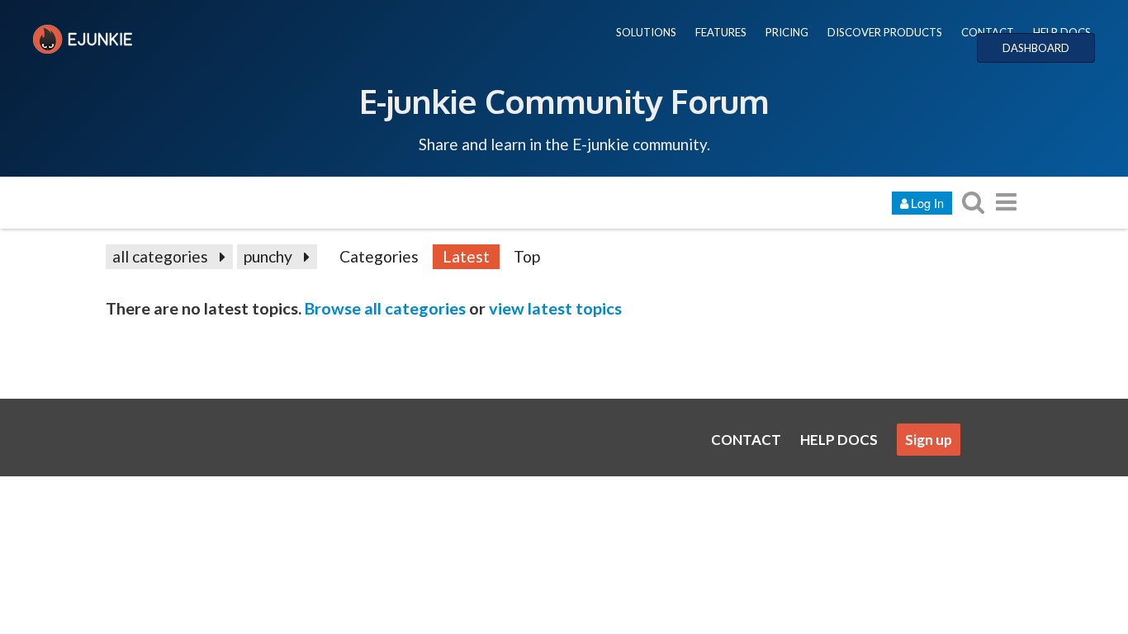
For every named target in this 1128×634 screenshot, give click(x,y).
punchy (268, 256)
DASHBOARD (1035, 47)
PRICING (786, 32)
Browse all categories (385, 308)
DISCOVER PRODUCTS (884, 32)
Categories (379, 256)
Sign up (928, 439)
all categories (160, 256)
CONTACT (987, 32)
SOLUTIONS (646, 32)
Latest (466, 256)
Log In (927, 202)
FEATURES (720, 32)
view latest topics (555, 308)
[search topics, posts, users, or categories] (972, 202)
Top (527, 256)
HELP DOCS (1062, 32)
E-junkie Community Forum (564, 100)
